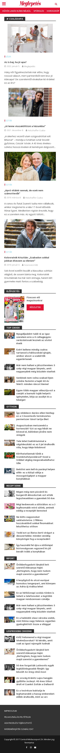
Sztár (9, 120)
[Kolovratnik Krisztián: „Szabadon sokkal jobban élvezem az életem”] (30, 233)
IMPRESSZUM (10, 710)
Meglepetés (29, 66)
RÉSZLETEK (35, 307)
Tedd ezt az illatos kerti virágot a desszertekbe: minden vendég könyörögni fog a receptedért (35, 536)
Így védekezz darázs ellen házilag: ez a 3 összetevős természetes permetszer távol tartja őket (35, 416)
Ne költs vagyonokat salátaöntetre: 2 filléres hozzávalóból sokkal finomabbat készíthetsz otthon (34, 522)
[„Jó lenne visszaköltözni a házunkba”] (30, 101)
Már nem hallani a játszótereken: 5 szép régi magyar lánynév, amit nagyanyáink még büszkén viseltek (35, 368)
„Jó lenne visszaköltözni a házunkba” (24, 126)
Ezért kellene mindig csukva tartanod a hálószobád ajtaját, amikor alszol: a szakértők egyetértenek (33, 354)
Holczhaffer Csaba (36, 130)
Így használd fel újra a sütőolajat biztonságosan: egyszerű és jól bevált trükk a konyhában (34, 548)
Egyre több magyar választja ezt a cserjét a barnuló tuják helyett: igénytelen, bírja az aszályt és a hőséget (35, 395)
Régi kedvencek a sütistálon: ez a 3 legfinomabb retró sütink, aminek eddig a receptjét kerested (35, 508)
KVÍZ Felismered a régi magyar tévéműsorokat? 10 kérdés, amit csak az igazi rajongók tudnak (34, 640)
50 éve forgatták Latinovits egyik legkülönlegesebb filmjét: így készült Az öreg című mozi (35, 669)
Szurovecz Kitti (31, 265)
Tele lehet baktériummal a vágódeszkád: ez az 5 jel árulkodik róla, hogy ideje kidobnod (35, 444)
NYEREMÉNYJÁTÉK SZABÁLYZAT (18, 729)
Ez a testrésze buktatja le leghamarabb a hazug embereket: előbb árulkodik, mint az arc (35, 694)
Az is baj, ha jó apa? (15, 62)
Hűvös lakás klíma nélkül (16, 11)
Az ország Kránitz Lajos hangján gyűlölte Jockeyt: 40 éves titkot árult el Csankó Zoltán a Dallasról (35, 681)
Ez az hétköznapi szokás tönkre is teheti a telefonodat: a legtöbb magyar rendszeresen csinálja (35, 596)
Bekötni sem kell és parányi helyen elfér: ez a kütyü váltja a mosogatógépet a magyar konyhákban (35, 474)
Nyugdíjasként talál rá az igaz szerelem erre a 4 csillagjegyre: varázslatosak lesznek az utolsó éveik (34, 339)
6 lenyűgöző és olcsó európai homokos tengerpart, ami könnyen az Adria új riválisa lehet (36, 583)
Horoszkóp (53, 11)
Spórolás (39, 11)
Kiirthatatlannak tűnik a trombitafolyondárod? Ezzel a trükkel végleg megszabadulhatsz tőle (35, 458)
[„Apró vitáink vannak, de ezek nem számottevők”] (30, 165)
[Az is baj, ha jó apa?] (30, 37)
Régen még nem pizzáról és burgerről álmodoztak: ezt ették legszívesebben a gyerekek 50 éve (35, 495)
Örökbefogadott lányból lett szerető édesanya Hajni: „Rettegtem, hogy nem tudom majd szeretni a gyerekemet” (33, 569)
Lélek (8, 56)
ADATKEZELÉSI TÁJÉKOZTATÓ (18, 723)
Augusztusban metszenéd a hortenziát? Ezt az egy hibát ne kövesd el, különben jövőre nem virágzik (34, 430)
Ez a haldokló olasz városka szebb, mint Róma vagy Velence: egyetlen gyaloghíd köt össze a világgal (35, 621)
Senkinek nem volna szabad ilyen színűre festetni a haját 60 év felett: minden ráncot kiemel (34, 381)
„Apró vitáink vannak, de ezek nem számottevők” (23, 192)
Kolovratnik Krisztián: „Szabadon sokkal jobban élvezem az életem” (26, 259)
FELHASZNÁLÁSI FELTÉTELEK (17, 717)
